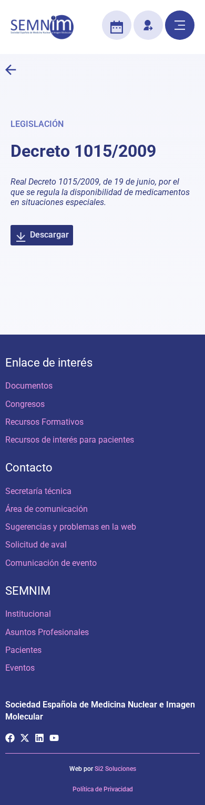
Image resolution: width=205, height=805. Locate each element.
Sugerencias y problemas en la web (70, 527)
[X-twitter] (24, 738)
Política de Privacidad (103, 789)
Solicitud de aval (36, 545)
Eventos (20, 668)
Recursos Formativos (44, 422)
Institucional (28, 614)
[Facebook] (10, 738)
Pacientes (23, 650)
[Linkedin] (39, 738)
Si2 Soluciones (115, 768)
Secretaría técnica (38, 491)
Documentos (29, 386)
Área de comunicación (46, 509)
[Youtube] (54, 738)
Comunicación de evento (51, 563)
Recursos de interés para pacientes (69, 440)
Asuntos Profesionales (47, 632)
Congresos (25, 404)
